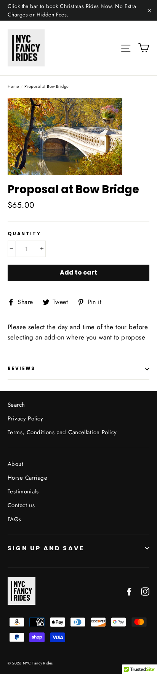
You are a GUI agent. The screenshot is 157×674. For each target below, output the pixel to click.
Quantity (24, 233)
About (15, 464)
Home (13, 86)
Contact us (21, 505)
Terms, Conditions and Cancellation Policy (62, 432)
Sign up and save (46, 548)
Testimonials (23, 491)
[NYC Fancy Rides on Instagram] (145, 591)
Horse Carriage (27, 478)
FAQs (14, 519)
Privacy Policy (25, 418)
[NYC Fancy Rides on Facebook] (129, 591)
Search (16, 405)
